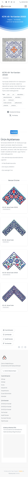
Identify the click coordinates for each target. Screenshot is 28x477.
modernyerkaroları (7, 102)
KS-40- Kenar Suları (8, 305)
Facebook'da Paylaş (15, 112)
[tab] (14, 132)
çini (13, 94)
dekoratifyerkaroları (7, 97)
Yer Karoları (17, 19)
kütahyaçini (11, 100)
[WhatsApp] (14, 2)
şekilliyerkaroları (18, 102)
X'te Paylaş (15, 115)
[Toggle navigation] (25, 6)
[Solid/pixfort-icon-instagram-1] (22, 347)
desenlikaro (17, 97)
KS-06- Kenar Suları (8, 240)
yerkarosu (13, 105)
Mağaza (9, 19)
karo (4, 100)
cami (8, 94)
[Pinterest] (9, 2)
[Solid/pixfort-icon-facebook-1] (19, 347)
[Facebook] (6, 2)
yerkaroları (5, 105)
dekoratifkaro (20, 94)
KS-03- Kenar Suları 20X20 (10, 272)
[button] (24, 39)
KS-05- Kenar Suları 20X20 (10, 207)
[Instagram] (11, 2)
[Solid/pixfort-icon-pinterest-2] (25, 347)
